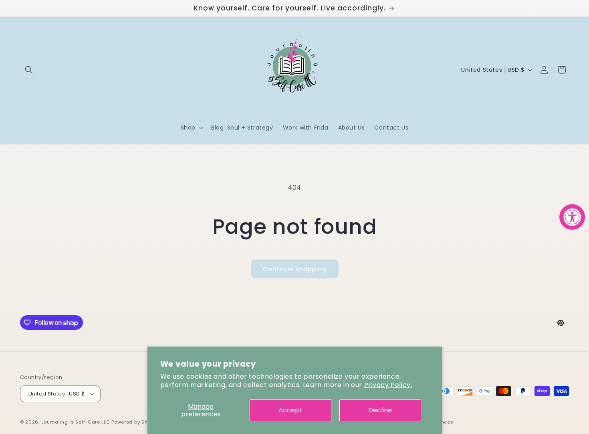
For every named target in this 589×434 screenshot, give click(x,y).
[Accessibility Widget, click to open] (572, 217)
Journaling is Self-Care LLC (75, 422)
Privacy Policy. (388, 384)
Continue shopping (295, 269)
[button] (29, 70)
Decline (380, 410)
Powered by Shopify (135, 422)
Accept (290, 410)
